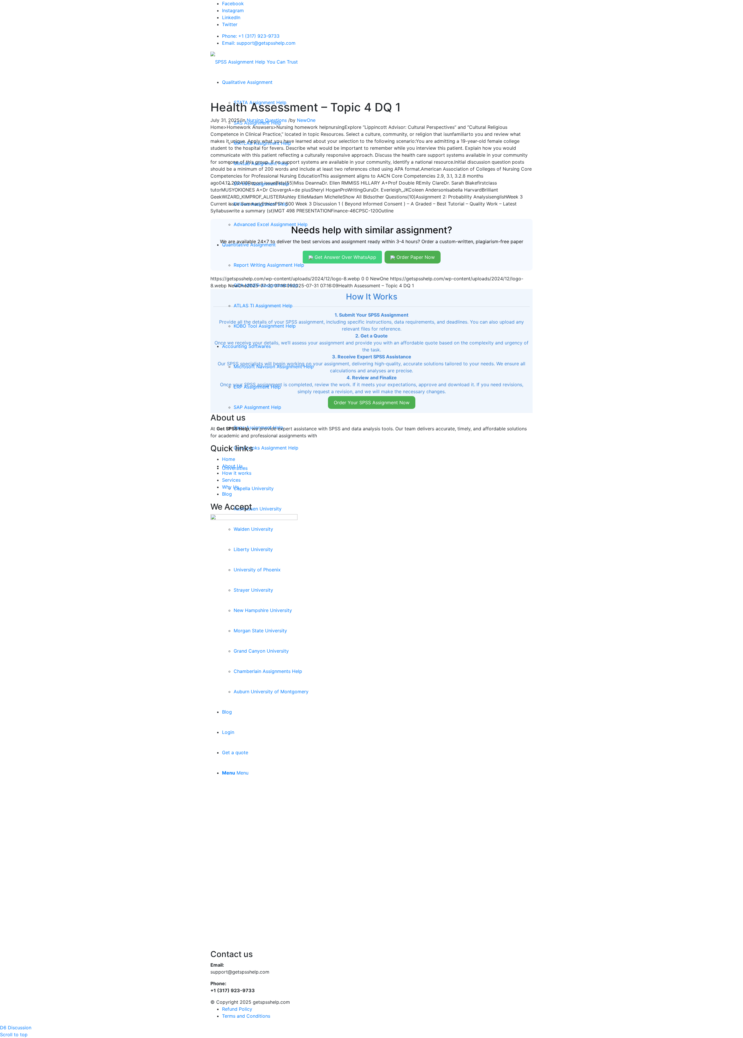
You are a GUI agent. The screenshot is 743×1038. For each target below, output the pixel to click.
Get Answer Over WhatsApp (344, 257)
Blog (227, 494)
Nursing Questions (267, 120)
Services (231, 480)
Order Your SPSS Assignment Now (372, 402)
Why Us (230, 487)
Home (228, 459)
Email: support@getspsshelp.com (258, 43)
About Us (232, 466)
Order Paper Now (415, 257)
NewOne (306, 120)
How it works (236, 473)
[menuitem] (247, 82)
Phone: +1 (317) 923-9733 (250, 36)
